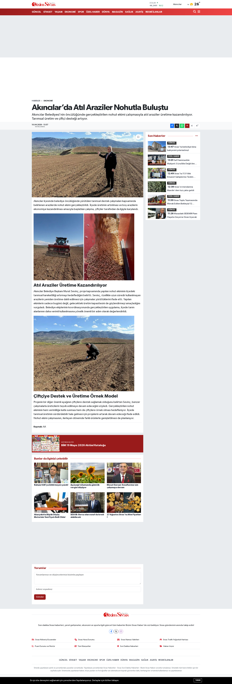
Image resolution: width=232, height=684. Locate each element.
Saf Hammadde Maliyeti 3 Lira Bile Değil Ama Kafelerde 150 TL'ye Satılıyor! (182, 162)
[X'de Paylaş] (177, 126)
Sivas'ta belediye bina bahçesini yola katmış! (181, 149)
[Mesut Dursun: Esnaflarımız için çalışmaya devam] (124, 473)
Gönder (40, 597)
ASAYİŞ (139, 12)
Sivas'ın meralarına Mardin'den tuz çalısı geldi (180, 189)
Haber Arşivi (168, 646)
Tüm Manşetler (84, 646)
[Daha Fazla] (187, 126)
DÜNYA (106, 12)
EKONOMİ (70, 12)
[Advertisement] (116, 36)
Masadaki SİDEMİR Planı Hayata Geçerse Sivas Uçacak (182, 215)
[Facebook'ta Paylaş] (172, 126)
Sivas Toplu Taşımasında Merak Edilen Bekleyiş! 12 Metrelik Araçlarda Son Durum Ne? (182, 202)
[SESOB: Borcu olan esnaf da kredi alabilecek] (87, 502)
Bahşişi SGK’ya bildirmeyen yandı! (51, 485)
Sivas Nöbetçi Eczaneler (45, 640)
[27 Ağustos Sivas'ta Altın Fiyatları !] (124, 502)
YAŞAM (58, 12)
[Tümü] (196, 136)
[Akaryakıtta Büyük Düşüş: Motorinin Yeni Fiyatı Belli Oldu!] (51, 502)
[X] (116, 631)
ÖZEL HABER (93, 12)
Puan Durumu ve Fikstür (45, 646)
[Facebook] (111, 631)
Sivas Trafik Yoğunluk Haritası (175, 640)
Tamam (197, 680)
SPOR (81, 12)
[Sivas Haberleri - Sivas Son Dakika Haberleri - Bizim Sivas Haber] (43, 4)
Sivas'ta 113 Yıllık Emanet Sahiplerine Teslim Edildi (180, 175)
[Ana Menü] (198, 12)
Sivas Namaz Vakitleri (130, 640)
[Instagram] (121, 631)
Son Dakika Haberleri (129, 646)
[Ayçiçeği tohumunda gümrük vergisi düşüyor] (87, 473)
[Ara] (195, 12)
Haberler (36, 101)
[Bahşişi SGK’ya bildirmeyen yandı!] (51, 473)
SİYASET (47, 12)
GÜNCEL (36, 12)
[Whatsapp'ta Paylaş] (182, 126)
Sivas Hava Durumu (86, 640)
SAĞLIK (129, 12)
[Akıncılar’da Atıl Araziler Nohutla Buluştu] (87, 164)
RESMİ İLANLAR (154, 12)
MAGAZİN (117, 12)
